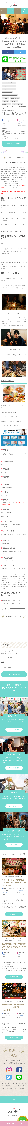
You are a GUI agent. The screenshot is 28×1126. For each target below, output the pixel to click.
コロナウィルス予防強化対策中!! (9, 95)
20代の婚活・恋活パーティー (9, 82)
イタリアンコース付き (7, 92)
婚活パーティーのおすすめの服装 (17, 608)
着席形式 (14, 101)
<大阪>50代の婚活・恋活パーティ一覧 (11, 603)
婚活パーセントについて (4, 11)
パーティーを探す (10, 11)
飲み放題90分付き (6, 104)
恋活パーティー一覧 (17, 104)
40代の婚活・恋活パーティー (9, 89)
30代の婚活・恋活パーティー (9, 86)
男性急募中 (5, 101)
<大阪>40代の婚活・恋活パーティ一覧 (11, 600)
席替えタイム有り (15, 98)
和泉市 (5, 98)
